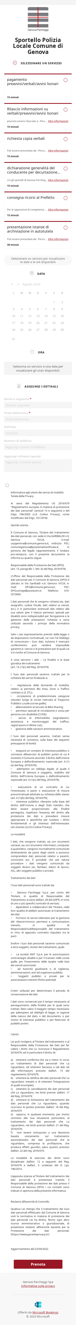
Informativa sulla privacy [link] (38, 1286)
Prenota (38, 1264)
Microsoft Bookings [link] (45, 1312)
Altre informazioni (58, 121)
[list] (38, 162)
